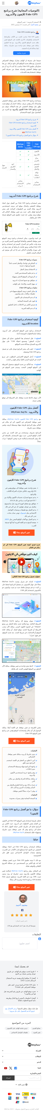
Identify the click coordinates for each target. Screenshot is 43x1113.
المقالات (38, 1056)
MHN (7, 519)
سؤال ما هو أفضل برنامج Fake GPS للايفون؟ (21, 135)
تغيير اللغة (21, 1085)
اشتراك (8, 1078)
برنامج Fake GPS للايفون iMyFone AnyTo (23, 419)
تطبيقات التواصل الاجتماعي (19, 1032)
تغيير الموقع (21, 22)
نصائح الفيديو (36, 1028)
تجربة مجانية (21, 53)
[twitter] (10, 1068)
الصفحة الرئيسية (33, 22)
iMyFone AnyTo (18, 832)
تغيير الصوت (36, 1032)
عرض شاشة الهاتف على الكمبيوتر (17, 1028)
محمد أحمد (34, 24)
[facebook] (15, 1068)
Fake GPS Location (28, 145)
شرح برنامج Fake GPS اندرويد (26, 119)
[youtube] (5, 1068)
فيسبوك (23, 513)
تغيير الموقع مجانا (23, 532)
